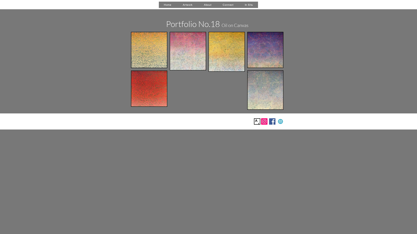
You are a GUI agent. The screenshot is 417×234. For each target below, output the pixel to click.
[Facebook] (272, 121)
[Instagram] (264, 121)
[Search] (284, 4)
